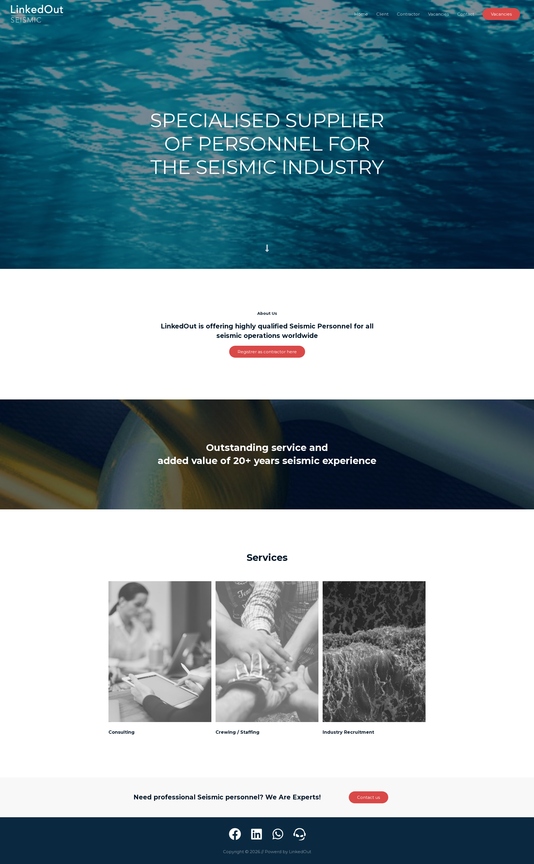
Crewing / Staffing (237, 732)
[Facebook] (235, 834)
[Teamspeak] (299, 834)
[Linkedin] (256, 834)
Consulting (121, 732)
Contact (465, 14)
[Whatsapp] (278, 834)
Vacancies (438, 14)
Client (382, 14)
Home (361, 14)
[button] (267, 352)
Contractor (408, 14)
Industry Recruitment (348, 732)
